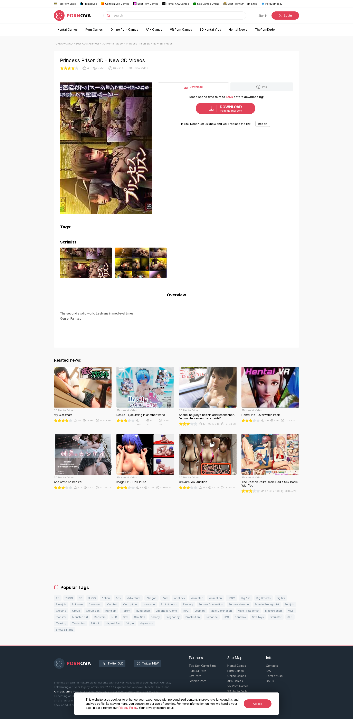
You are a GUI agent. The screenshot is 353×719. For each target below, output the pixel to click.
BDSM (231, 598)
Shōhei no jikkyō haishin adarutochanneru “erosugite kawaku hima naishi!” (207, 416)
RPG (226, 617)
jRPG (186, 610)
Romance (212, 617)
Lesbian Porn (197, 681)
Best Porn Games (147, 3)
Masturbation (273, 610)
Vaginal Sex (113, 623)
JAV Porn (195, 676)
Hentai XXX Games (177, 3)
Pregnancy (173, 617)
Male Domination (221, 610)
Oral (125, 617)
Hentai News (238, 29)
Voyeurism (146, 623)
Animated (197, 598)
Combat (112, 604)
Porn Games (94, 29)
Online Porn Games (124, 29)
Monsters (100, 617)
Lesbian (200, 610)
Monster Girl (80, 617)
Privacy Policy (127, 707)
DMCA (270, 681)
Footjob (289, 604)
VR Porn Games (181, 29)
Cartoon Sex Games (117, 3)
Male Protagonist (248, 610)
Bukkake (77, 604)
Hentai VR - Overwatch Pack (260, 415)
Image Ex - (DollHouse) (132, 482)
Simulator (276, 617)
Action (106, 598)
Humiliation (143, 610)
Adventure (134, 598)
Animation (215, 598)
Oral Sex (139, 617)
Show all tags (64, 629)
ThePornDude (265, 29)
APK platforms (63, 691)
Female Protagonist (267, 604)
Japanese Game (166, 610)
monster (61, 617)
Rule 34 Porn (197, 670)
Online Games (236, 676)
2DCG (69, 598)
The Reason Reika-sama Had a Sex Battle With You (269, 483)
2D (57, 598)
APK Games (154, 29)
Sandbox (240, 617)
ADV (118, 598)
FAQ (268, 670)
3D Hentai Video (112, 43)
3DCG (92, 598)
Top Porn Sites (67, 3)
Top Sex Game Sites (202, 665)
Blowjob (61, 604)
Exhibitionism (169, 604)
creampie (149, 604)
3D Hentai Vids (210, 29)
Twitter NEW (150, 663)
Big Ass (245, 598)
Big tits (281, 598)
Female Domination (211, 604)
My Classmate (63, 415)
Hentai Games (67, 29)
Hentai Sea (90, 3)
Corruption (130, 604)
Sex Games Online (208, 3)
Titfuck (95, 623)
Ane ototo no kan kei (68, 482)
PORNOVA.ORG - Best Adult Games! (76, 43)
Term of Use (274, 676)
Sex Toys (258, 617)
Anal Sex (179, 598)
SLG (290, 617)
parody (155, 617)
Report (262, 124)
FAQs (229, 97)
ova (79, 16)
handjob (110, 610)
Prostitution (192, 617)
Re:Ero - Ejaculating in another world (140, 415)
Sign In (262, 15)
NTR (114, 617)
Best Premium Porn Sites (242, 3)
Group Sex (92, 610)
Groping (61, 610)
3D (80, 598)
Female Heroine (239, 604)
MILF (291, 610)
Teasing (61, 623)
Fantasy (188, 604)
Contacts (272, 665)
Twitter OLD (115, 663)
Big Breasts (263, 598)
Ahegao (151, 598)
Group (76, 610)
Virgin (130, 623)
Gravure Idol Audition (193, 482)
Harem (126, 610)
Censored (95, 604)
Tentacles (78, 623)
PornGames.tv (273, 3)
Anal (165, 598)
